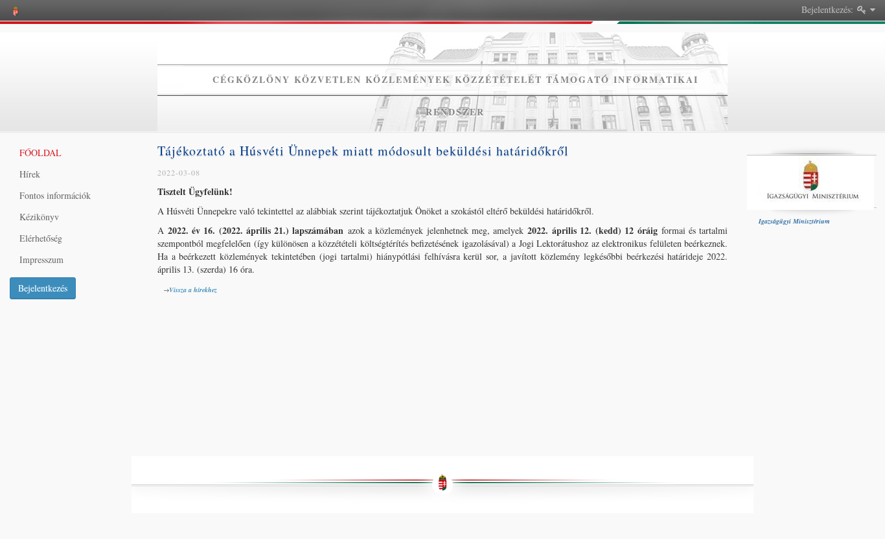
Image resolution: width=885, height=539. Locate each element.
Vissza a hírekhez (195, 289)
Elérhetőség (40, 238)
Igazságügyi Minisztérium (796, 220)
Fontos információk (55, 195)
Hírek (29, 174)
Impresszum (41, 259)
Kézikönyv (39, 217)
